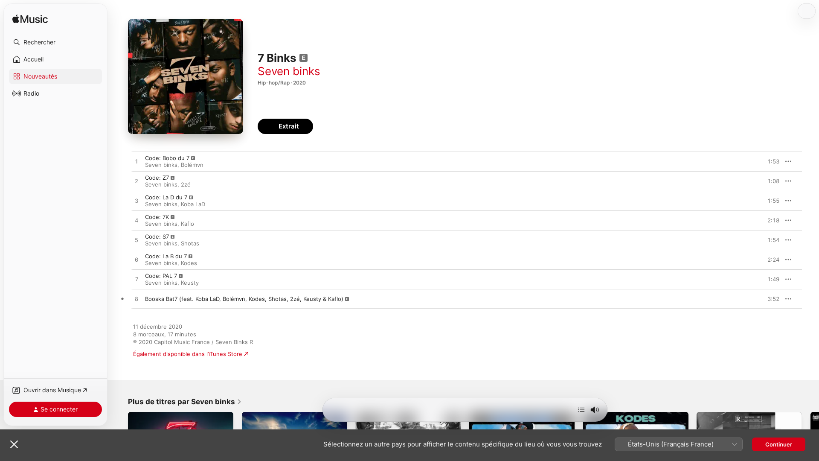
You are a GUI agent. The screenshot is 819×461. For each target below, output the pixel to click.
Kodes (189, 263)
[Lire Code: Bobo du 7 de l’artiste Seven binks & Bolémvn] (136, 162)
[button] (55, 42)
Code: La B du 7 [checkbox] (166, 256)
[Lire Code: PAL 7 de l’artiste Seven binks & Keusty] (136, 279)
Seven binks (289, 71)
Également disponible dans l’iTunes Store (187, 353)
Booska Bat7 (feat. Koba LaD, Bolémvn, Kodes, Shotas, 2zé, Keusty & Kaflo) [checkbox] (244, 298)
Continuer (778, 444)
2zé (186, 184)
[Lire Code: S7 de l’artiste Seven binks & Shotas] (136, 240)
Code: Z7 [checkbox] (157, 177)
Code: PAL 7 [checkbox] (161, 275)
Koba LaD (193, 204)
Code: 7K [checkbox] (157, 216)
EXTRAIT (770, 161)
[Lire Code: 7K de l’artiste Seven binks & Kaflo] (136, 221)
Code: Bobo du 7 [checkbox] (167, 158)
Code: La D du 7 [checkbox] (166, 197)
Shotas (190, 243)
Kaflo (187, 223)
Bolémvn (192, 164)
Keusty (190, 282)
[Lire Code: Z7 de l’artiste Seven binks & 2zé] (136, 181)
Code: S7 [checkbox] (157, 236)
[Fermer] (14, 444)
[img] (30, 19)
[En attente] (581, 410)
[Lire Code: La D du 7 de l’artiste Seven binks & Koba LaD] (136, 201)
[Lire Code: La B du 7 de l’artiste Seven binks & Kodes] (136, 260)
